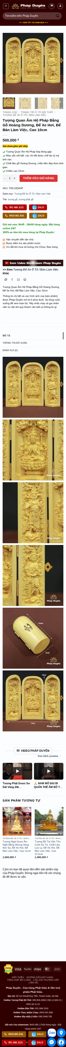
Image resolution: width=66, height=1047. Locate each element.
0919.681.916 (16, 215)
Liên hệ (33, 982)
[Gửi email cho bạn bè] (18, 280)
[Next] (58, 63)
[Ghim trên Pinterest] (25, 280)
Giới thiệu (18, 977)
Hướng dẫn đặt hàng (40, 977)
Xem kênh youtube (48, 756)
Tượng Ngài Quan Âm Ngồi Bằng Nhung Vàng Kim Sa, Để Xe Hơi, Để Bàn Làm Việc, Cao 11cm (17, 846)
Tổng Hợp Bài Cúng (19, 980)
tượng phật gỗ (26, 199)
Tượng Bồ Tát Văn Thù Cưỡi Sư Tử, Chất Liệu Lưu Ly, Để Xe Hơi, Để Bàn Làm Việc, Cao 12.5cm (48, 847)
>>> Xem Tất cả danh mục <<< (33, 23)
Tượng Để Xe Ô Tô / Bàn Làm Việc (24, 115)
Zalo (40, 207)
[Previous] (8, 63)
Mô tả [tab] (6, 335)
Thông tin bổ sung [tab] (15, 343)
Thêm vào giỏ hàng (38, 178)
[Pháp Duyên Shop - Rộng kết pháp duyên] (29, 6)
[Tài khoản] (60, 6)
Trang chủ (10, 112)
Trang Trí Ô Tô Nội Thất (37, 112)
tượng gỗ (12, 199)
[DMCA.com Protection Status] (8, 968)
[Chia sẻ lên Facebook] (12, 280)
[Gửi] (57, 15)
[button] (6, 6)
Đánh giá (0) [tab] (10, 350)
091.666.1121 (16, 207)
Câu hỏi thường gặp (46, 980)
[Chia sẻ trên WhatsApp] (6, 280)
